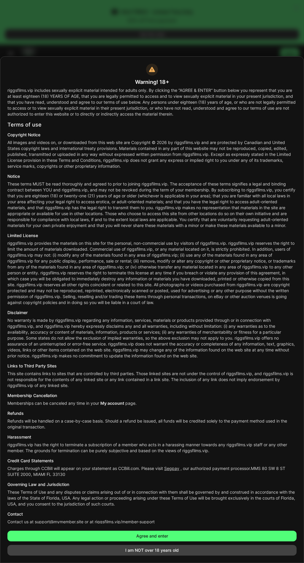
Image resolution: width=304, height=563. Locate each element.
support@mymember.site (59, 521)
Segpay (171, 468)
